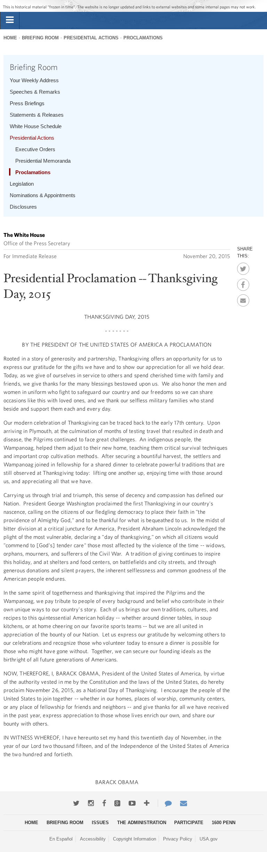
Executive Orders (35, 149)
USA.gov (209, 839)
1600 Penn (223, 822)
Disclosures (23, 207)
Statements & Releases (37, 115)
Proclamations (143, 37)
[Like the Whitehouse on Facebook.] (104, 803)
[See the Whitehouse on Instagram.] (91, 803)
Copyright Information (134, 839)
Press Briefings (27, 103)
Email (243, 298)
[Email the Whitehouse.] (183, 803)
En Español (61, 839)
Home (10, 37)
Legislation (22, 184)
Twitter (243, 266)
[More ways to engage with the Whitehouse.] (146, 803)
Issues (100, 822)
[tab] (9, 20)
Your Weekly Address (34, 80)
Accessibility (93, 839)
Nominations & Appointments (42, 195)
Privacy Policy (177, 839)
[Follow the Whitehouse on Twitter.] (76, 803)
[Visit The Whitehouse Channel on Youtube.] (132, 803)
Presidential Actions (91, 37)
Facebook (243, 282)
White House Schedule (36, 126)
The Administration (141, 822)
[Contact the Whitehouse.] (165, 803)
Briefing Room (40, 37)
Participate (188, 822)
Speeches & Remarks (35, 92)
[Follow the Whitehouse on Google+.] (117, 803)
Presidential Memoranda (43, 161)
